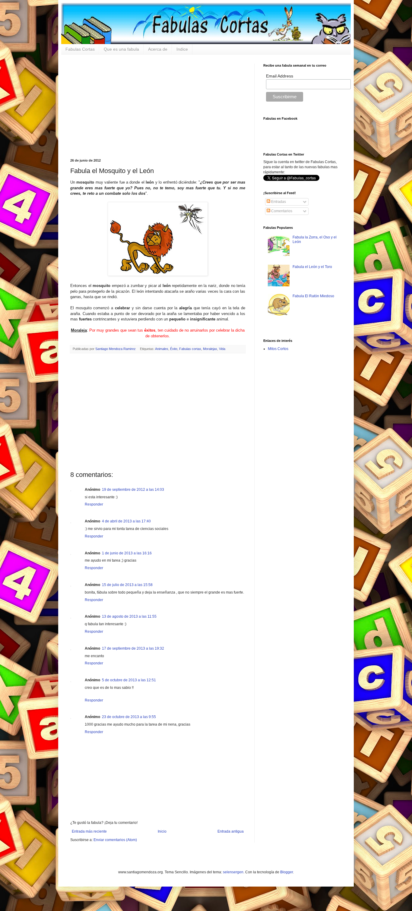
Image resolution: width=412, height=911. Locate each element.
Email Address (279, 76)
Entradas (278, 202)
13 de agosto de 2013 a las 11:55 (129, 616)
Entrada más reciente (89, 831)
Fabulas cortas (190, 349)
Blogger (286, 872)
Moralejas (210, 349)
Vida (222, 349)
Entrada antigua (230, 831)
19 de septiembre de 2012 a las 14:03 (133, 489)
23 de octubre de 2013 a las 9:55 (129, 717)
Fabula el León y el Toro (312, 267)
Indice (182, 49)
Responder (94, 504)
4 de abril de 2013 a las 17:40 (126, 521)
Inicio (162, 831)
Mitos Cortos (278, 349)
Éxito (173, 349)
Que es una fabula (121, 49)
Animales (161, 349)
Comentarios (281, 211)
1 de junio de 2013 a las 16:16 (127, 553)
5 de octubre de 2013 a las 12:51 (129, 680)
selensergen (233, 872)
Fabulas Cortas (80, 49)
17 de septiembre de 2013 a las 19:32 (133, 648)
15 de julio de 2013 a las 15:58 (127, 585)
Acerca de (157, 49)
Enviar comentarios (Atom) (115, 840)
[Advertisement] (157, 106)
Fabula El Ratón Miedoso (313, 296)
